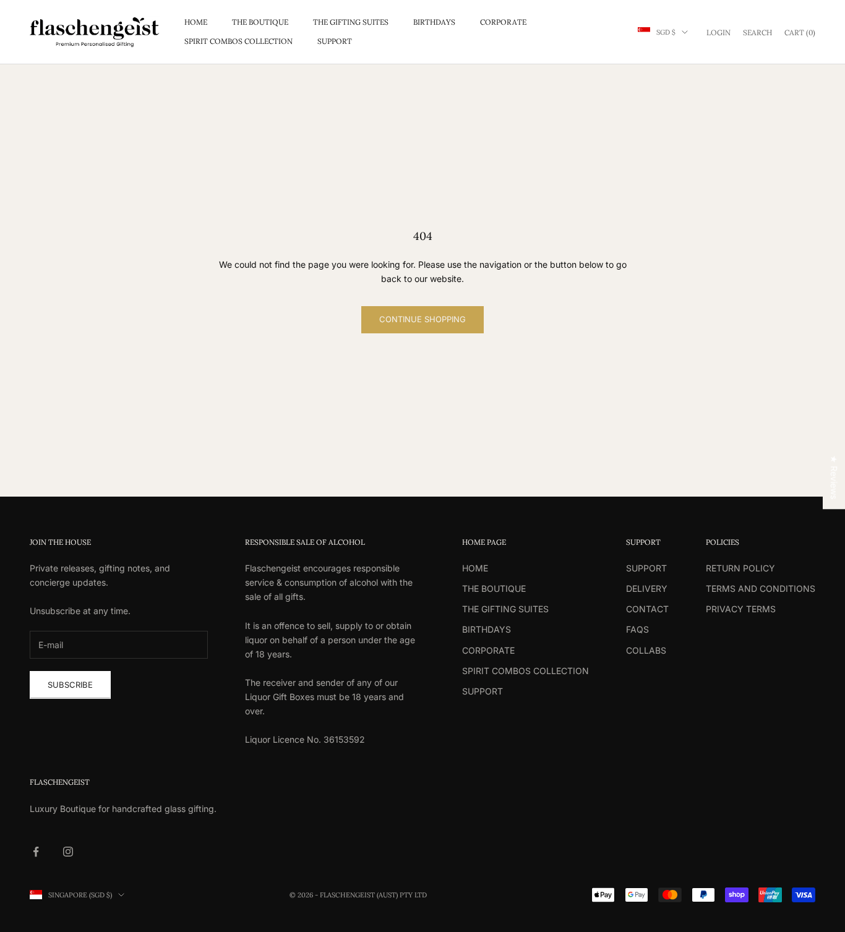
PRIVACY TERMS (741, 609)
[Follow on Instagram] (68, 851)
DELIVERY (646, 588)
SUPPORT (334, 41)
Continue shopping (422, 319)
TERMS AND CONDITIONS (760, 588)
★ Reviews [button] (834, 477)
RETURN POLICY (740, 568)
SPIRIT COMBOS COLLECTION (238, 41)
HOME (195, 22)
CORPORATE (503, 22)
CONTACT (647, 609)
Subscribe (70, 685)
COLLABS (646, 650)
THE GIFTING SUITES (350, 22)
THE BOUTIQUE (260, 22)
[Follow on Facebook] (36, 851)
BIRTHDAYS (434, 22)
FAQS (637, 629)
